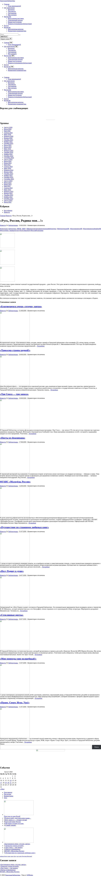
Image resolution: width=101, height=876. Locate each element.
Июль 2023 (7, 182)
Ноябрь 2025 (8, 141)
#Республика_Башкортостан (9, 230)
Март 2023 (7, 190)
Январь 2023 (8, 193)
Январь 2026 (8, 138)
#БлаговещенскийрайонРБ (92, 229)
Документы (12, 50)
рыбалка (2, 856)
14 (10, 780)
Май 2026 (7, 131)
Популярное (8, 792)
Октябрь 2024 (8, 156)
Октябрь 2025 (8, 143)
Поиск (2, 744)
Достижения (12, 52)
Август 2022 (8, 200)
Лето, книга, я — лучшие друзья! (16, 820)
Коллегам (7, 66)
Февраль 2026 (8, 136)
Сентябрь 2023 (9, 179)
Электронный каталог (15, 59)
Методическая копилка (15, 68)
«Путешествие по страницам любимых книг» (24, 527)
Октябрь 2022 (8, 198)
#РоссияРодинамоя (36, 230)
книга (12, 856)
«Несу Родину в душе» (12, 571)
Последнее (7, 794)
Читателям (7, 56)
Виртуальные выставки (16, 57)
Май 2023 (7, 186)
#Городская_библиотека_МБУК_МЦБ (13, 229)
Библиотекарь (13, 225)
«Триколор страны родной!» (15, 350)
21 (10, 782)
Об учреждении (9, 46)
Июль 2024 (7, 161)
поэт (18, 856)
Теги (5, 798)
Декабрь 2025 (8, 140)
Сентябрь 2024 (9, 158)
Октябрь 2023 (8, 177)
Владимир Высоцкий (27, 856)
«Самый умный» (10, 825)
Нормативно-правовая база (17, 70)
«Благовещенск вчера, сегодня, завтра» (21, 306)
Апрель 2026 (8, 133)
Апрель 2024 (8, 166)
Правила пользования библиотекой (20, 63)
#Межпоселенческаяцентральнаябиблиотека (41, 229)
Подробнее (40, 346)
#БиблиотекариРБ (63, 229)
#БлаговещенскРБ (76, 229)
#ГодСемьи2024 (24, 230)
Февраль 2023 (8, 191)
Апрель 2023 (8, 188)
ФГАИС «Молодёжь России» (15, 481)
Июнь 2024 (7, 163)
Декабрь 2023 (8, 174)
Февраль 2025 (8, 150)
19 (6, 782)
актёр (20, 856)
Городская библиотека (7, 1)
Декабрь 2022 (8, 195)
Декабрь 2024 (8, 152)
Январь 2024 (8, 172)
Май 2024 (7, 165)
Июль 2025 (7, 145)
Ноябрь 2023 (8, 175)
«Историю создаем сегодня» (14, 823)
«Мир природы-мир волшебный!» (18, 658)
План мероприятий (14, 44)
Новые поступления (15, 61)
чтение (8, 856)
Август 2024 (8, 159)
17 (1, 782)
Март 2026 (7, 134)
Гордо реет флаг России (13, 822)
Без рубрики (8, 210)
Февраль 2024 (8, 170)
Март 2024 (7, 168)
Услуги (6, 65)
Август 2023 (8, 181)
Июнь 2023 (7, 184)
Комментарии (8, 796)
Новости (7, 212)
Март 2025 (7, 149)
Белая (5, 856)
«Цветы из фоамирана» (12, 438)
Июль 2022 (7, 202)
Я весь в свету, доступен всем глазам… (18, 818)
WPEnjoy (30, 875)
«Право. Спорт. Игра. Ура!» (14, 702)
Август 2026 (8, 127)
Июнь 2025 (7, 147)
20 (8, 782)
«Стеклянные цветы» (11, 615)
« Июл (2, 789)
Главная (6, 42)
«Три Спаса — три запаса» (14, 394)
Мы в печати (12, 54)
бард (15, 856)
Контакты (11, 48)
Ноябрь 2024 (8, 154)
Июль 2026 (7, 129)
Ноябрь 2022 (8, 197)
